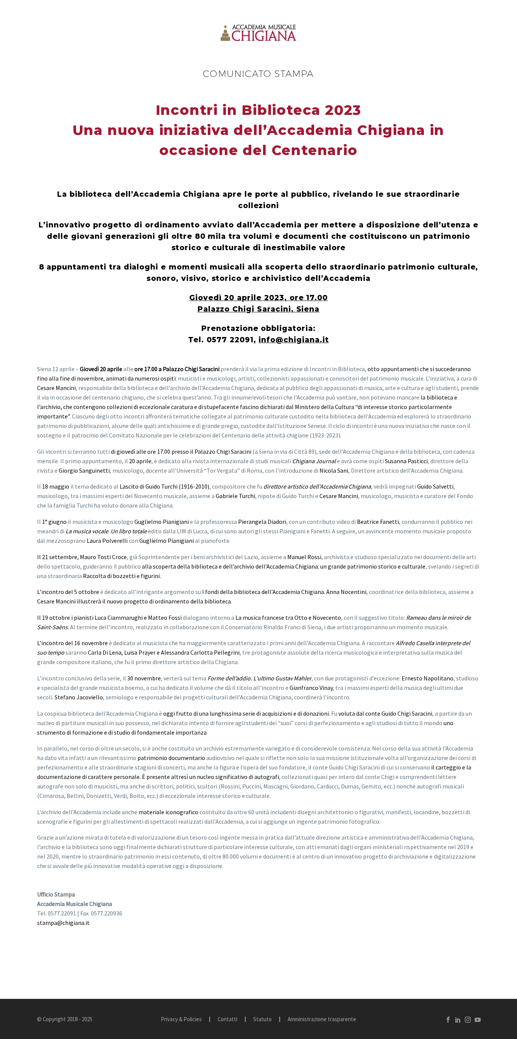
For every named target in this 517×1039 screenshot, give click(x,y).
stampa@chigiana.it (63, 922)
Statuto (262, 1019)
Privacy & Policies (181, 1019)
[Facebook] (448, 1020)
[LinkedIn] (458, 1020)
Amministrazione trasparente (322, 1019)
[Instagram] (468, 1020)
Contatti (227, 1019)
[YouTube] (478, 1020)
